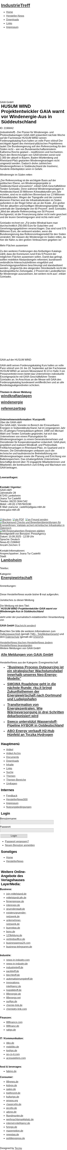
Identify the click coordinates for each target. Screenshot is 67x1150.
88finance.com (14, 1022)
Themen (10, 776)
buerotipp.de (13, 927)
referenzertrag (13, 408)
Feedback (11, 795)
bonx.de (10, 931)
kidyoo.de (11, 1085)
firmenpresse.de (15, 901)
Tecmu (18, 1148)
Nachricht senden (25, 625)
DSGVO (37, 637)
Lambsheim (11, 560)
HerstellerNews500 (17, 799)
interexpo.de (13, 905)
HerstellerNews (14, 861)
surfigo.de (11, 1001)
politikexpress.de (15, 1138)
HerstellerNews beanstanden (16, 645)
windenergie (12, 402)
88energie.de (13, 994)
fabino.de (11, 1071)
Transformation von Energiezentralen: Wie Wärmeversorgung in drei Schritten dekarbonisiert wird (35, 710)
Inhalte (10, 764)
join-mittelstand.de (16, 893)
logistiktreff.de (14, 990)
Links (9, 23)
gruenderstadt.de (15, 909)
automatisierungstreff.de (19, 978)
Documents (12, 757)
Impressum (12, 27)
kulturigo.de (12, 1096)
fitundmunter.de (14, 1115)
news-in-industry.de (17, 963)
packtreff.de (12, 971)
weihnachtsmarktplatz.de (20, 1119)
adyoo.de (11, 1112)
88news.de (12, 1081)
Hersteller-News (15, 15)
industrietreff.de (14, 967)
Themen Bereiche (16, 779)
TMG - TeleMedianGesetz (44, 634)
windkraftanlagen (16, 396)
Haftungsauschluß (10, 634)
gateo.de (11, 1089)
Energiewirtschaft (16, 577)
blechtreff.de (13, 975)
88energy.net (13, 997)
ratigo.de (11, 1029)
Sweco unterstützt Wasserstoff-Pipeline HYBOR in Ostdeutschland (35, 723)
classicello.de (13, 1104)
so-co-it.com (13, 1054)
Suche (9, 772)
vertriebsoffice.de (15, 939)
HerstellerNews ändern (40, 642)
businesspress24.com (18, 943)
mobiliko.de (12, 1046)
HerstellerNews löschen (13, 642)
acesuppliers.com (16, 1058)
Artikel (9, 749)
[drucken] (5, 519)
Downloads (12, 19)
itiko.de (10, 1043)
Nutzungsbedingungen (18, 807)
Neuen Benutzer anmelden (20, 845)
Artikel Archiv (13, 753)
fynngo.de (11, 1127)
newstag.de (12, 1134)
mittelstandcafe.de (16, 897)
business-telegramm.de (19, 946)
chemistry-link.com (16, 1009)
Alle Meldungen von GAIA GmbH (27, 654)
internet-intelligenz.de (18, 1123)
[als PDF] (18, 519)
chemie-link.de (14, 1005)
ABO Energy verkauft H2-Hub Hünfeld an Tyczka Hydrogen (30, 733)
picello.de (11, 1108)
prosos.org (12, 1100)
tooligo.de (11, 1050)
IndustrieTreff (15, 5)
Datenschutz (12, 637)
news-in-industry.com (18, 960)
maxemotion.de (14, 1130)
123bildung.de (14, 935)
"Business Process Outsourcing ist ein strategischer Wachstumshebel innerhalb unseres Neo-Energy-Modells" (35, 672)
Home (9, 12)
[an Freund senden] (36, 519)
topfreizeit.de (13, 1093)
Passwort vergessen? (17, 841)
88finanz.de (12, 1026)
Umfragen (11, 783)
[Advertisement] (33, 65)
